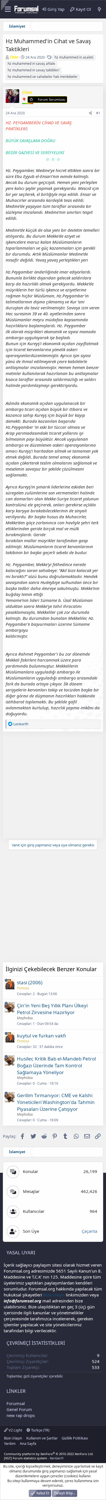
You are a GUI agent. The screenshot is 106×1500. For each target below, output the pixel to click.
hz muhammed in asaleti (74, 57)
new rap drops (21, 1415)
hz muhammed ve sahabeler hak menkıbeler (43, 76)
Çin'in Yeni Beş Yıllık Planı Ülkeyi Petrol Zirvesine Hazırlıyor (52, 1009)
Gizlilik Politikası (75, 1438)
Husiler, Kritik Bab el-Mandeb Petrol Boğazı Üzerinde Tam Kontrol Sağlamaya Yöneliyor (56, 1065)
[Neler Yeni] (99, 9)
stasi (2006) (29, 982)
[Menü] (6, 9)
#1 (98, 113)
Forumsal (16, 1403)
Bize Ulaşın (54, 1295)
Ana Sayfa (28, 1443)
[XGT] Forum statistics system (34, 1458)
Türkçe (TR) (39, 1430)
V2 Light (15, 1430)
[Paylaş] (90, 113)
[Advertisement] (53, 785)
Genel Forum (19, 1409)
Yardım (10, 1443)
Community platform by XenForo (49, 1454)
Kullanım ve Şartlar (42, 1438)
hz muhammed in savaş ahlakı (31, 63)
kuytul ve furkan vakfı (41, 1035)
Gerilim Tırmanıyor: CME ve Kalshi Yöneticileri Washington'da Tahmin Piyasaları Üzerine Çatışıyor (56, 1102)
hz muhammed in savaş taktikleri (33, 70)
